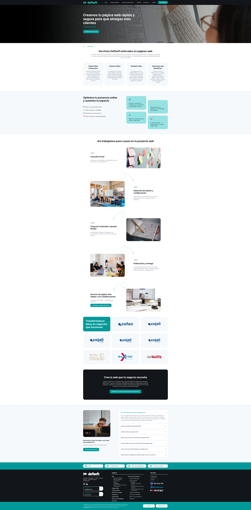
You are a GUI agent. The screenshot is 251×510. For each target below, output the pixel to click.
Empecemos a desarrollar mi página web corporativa (125, 391)
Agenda (115, 482)
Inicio (84, 46)
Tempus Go (115, 494)
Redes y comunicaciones (135, 496)
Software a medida (158, 466)
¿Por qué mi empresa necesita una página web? (133, 412)
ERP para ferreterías (117, 478)
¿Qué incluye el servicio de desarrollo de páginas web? (135, 437)
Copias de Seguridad (134, 492)
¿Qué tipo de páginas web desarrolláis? (131, 426)
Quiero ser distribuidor (118, 498)
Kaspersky (133, 482)
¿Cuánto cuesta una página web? (129, 431)
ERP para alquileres (117, 479)
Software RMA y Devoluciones (120, 484)
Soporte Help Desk (134, 478)
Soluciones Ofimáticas (134, 494)
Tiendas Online (114, 466)
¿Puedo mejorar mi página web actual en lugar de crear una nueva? (138, 454)
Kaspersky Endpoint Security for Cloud (137, 487)
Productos (145, 2)
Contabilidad (116, 483)
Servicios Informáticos (127, 2)
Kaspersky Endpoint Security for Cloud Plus (137, 490)
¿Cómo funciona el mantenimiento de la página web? (134, 449)
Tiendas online (116, 490)
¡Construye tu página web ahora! (101, 305)
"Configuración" (86, 507)
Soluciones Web (114, 2)
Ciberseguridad (133, 480)
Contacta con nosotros (91, 449)
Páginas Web (115, 488)
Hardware (131, 498)
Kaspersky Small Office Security (136, 484)
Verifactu (139, 2)
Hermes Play (115, 496)
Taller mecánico (116, 486)
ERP (106, 2)
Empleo (154, 2)
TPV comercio (116, 480)
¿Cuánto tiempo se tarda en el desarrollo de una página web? (137, 443)
